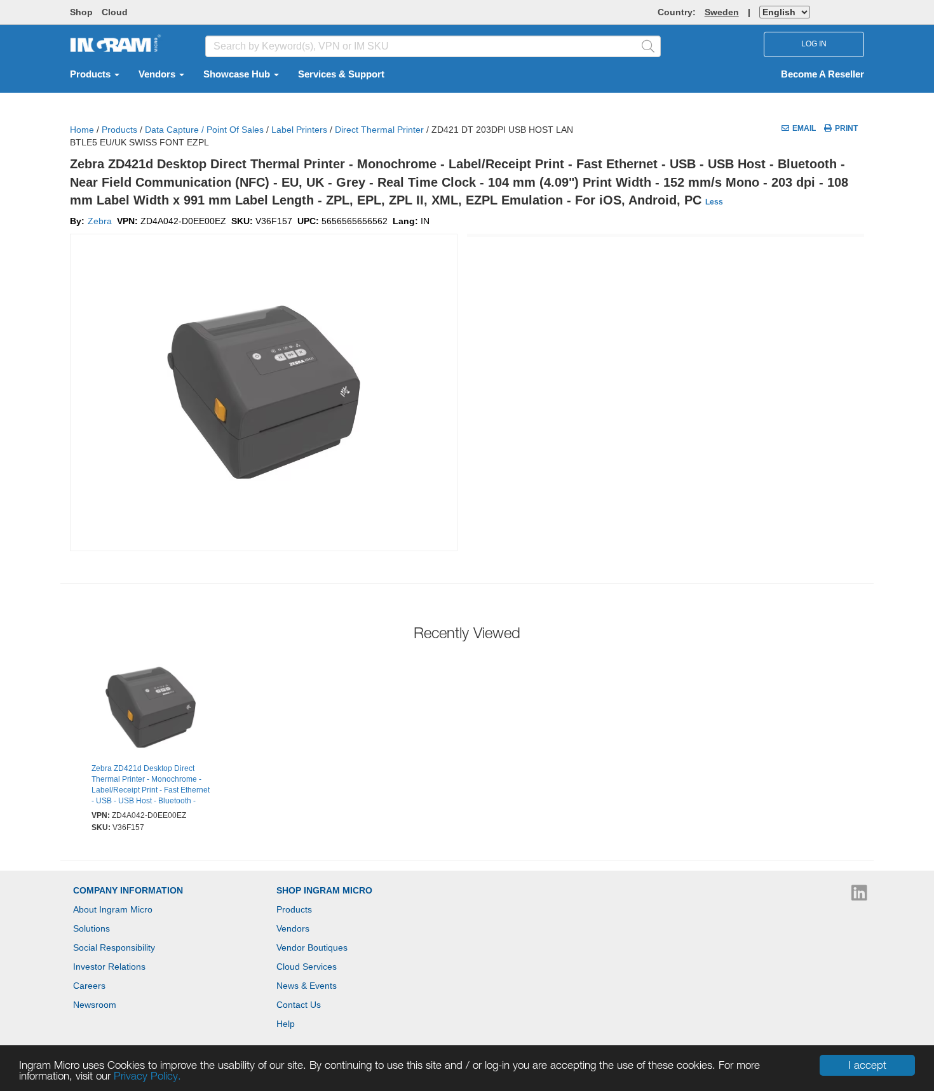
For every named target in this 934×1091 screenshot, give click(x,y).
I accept (867, 1065)
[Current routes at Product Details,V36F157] (150, 709)
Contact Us (298, 1005)
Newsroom (94, 1005)
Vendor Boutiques (312, 947)
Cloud (115, 12)
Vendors (158, 74)
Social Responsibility (114, 947)
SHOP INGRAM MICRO (324, 890)
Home (82, 129)
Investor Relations (109, 966)
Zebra (100, 221)
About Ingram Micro (112, 909)
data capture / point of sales (204, 129)
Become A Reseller (822, 74)
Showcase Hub (238, 74)
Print (846, 128)
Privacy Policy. (147, 1075)
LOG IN (814, 43)
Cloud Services (306, 966)
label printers (299, 129)
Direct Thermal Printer (379, 129)
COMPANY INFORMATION (128, 890)
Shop (81, 12)
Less (714, 201)
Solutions (91, 928)
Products (91, 74)
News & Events (306, 986)
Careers (89, 986)
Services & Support (341, 74)
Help (285, 1024)
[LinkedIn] (859, 896)
